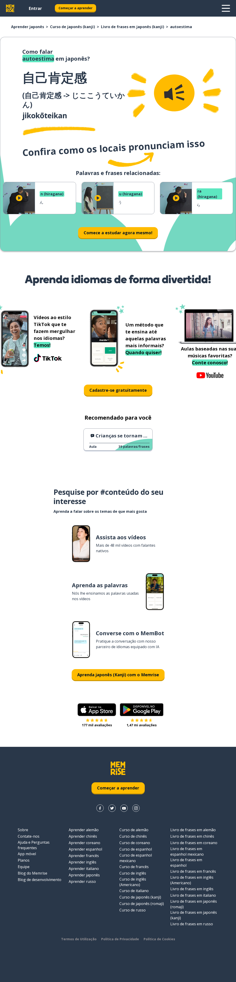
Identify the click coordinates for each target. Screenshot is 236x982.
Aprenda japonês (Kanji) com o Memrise (118, 674)
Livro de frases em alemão (193, 829)
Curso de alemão (133, 829)
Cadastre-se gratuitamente (118, 390)
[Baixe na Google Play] (141, 709)
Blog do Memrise (32, 873)
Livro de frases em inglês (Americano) (191, 880)
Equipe (24, 866)
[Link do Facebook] (100, 808)
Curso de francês (134, 866)
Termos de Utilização (79, 939)
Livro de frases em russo (191, 923)
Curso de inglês (132, 873)
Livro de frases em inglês (191, 888)
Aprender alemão (84, 829)
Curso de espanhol (135, 849)
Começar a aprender (75, 8)
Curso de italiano (134, 890)
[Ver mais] (225, 8)
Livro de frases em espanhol (186, 862)
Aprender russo (82, 881)
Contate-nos (28, 836)
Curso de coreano (134, 842)
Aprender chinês (83, 836)
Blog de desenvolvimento (39, 879)
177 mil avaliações (97, 725)
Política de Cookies (159, 939)
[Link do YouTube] (124, 808)
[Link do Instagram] (136, 808)
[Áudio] (174, 92)
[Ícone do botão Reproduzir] (19, 198)
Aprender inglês (82, 862)
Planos (24, 860)
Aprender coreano (84, 842)
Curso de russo (132, 910)
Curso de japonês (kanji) (72, 26)
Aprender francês (84, 855)
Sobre (23, 829)
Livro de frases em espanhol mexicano (187, 851)
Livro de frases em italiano (193, 895)
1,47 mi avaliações (142, 725)
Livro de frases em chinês (192, 836)
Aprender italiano (84, 868)
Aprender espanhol (85, 849)
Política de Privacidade (120, 939)
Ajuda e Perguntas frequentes (34, 845)
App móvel (27, 853)
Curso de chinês (133, 836)
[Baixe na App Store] (96, 709)
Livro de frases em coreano (193, 842)
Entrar (35, 8)
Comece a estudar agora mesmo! (118, 232)
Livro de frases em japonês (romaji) (193, 904)
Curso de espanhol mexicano (135, 858)
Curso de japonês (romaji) (141, 903)
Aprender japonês (27, 26)
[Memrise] (10, 8)
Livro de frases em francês (193, 871)
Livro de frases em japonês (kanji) (132, 26)
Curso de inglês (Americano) (132, 882)
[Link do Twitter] (112, 808)
